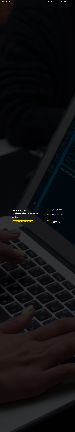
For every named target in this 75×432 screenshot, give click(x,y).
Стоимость (56, 1)
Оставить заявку (70, 1)
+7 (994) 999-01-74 (63, 1)
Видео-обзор (50, 1)
